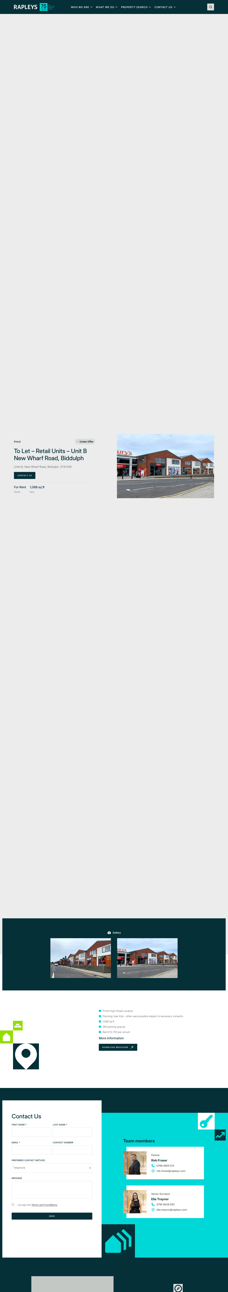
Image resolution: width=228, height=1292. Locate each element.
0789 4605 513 (165, 1165)
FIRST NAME (19, 1125)
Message (17, 1178)
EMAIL (16, 1142)
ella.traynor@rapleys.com (171, 1209)
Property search (134, 7)
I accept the (37, 1204)
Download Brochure (115, 1047)
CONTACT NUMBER (63, 1142)
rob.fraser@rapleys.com (170, 1170)
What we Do (105, 7)
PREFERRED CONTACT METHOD (28, 1160)
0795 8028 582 (165, 1204)
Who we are (80, 7)
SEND (52, 1216)
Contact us (163, 7)
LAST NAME (60, 1125)
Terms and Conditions (44, 1204)
